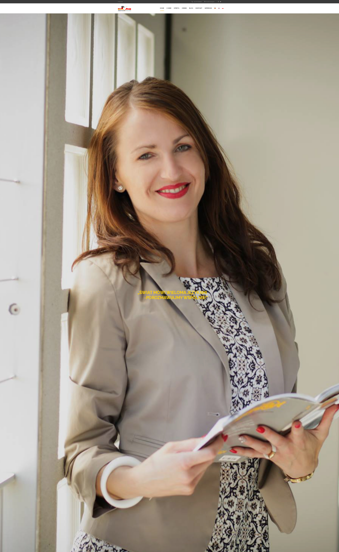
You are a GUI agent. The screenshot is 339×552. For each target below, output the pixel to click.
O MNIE (168, 8)
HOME (162, 8)
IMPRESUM (208, 8)
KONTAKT (199, 8)
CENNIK (184, 8)
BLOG (191, 8)
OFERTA (176, 8)
